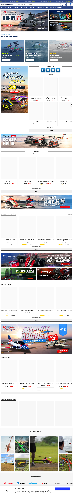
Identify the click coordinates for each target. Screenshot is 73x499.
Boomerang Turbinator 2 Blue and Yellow (9, 384)
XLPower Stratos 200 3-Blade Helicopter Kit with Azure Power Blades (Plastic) (9, 240)
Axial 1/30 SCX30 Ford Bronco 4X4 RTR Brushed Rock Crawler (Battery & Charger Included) (64, 311)
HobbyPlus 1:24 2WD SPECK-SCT (27, 310)
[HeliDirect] (60, 15)
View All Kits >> (36, 153)
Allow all (62, 488)
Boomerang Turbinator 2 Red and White (27, 384)
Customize (62, 491)
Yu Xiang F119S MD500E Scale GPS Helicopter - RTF (9, 181)
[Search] (36, 4)
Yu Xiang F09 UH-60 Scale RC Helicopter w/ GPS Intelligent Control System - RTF (45, 181)
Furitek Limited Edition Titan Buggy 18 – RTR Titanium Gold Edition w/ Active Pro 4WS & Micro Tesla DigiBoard (46, 311)
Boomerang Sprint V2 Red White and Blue (64, 384)
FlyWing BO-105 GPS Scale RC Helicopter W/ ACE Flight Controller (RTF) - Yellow (50, 97)
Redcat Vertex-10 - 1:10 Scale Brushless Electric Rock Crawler (9, 311)
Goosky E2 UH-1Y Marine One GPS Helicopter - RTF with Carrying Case (27, 240)
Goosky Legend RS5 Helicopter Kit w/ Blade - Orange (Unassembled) (36, 122)
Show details (16, 496)
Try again (50, 130)
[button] (1, 20)
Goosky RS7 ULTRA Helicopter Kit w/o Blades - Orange (46, 240)
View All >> (51, 74)
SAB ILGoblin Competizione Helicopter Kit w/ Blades (64, 240)
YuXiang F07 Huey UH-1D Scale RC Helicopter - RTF (64, 181)
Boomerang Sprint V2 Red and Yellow (45, 383)
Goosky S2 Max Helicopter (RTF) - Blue (65, 97)
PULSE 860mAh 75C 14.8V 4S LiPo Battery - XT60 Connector (35, 97)
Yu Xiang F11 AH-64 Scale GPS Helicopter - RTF (27, 181)
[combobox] (35, 4)
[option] (24, 20)
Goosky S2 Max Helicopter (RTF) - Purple (65, 122)
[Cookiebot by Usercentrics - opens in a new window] (7, 497)
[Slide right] (71, 104)
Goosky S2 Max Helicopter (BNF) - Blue (50, 122)
